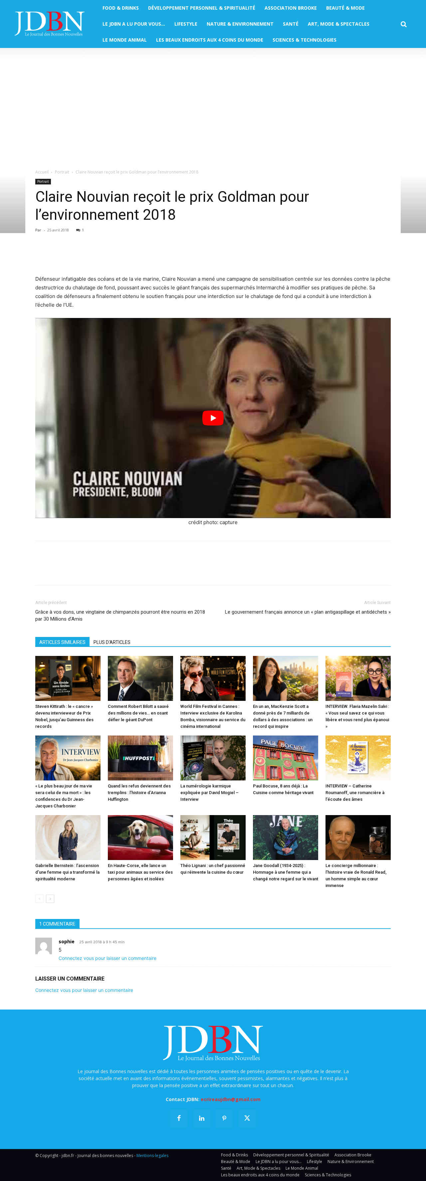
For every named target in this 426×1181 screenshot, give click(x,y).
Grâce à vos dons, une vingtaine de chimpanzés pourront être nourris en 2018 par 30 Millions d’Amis (120, 615)
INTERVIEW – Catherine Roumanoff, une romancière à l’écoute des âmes (354, 792)
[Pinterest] (72, 255)
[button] (403, 24)
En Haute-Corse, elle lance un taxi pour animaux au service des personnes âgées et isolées (140, 872)
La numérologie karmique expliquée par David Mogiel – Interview (209, 792)
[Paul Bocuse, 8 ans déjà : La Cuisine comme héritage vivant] (285, 758)
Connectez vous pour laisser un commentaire (107, 958)
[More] (119, 255)
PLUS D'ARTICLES (112, 642)
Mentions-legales (152, 1155)
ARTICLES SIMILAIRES (62, 642)
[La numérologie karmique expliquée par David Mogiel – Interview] (213, 758)
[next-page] (50, 899)
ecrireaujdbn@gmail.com (231, 1099)
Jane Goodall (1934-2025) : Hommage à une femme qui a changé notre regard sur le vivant (285, 872)
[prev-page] (39, 899)
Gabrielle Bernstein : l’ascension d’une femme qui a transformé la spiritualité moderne (67, 872)
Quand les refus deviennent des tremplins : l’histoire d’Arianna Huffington (139, 792)
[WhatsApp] (88, 255)
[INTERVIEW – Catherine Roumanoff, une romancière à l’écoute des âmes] (358, 758)
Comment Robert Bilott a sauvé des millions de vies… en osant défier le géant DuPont (138, 713)
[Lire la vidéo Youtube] (213, 418)
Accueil (42, 172)
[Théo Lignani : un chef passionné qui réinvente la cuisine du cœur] (213, 837)
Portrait (62, 172)
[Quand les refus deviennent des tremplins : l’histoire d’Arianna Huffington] (140, 758)
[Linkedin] (103, 255)
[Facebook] (42, 255)
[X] (57, 255)
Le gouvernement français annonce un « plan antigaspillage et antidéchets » (308, 612)
